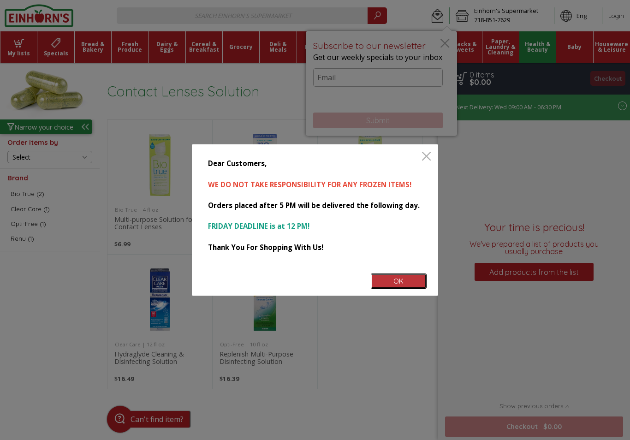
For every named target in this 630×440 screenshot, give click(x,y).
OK (398, 281)
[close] (426, 157)
